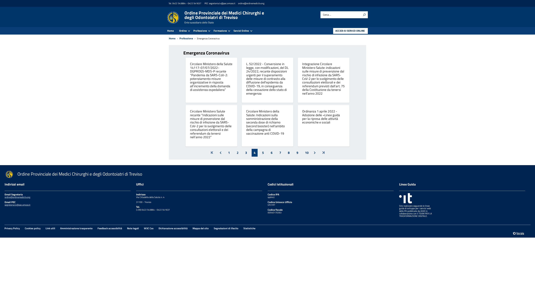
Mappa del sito (201, 228)
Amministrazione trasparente (76, 228)
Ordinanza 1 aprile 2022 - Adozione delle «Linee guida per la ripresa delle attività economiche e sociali (321, 117)
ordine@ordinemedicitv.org (17, 197)
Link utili (50, 228)
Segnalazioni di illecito (226, 228)
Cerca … (327, 14)
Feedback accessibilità (110, 228)
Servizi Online (241, 31)
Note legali (133, 228)
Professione (200, 31)
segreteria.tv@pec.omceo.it (17, 205)
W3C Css (149, 228)
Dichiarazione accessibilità (173, 228)
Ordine (183, 31)
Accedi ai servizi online (350, 31)
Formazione (220, 31)
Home (170, 31)
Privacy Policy (12, 228)
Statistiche (249, 228)
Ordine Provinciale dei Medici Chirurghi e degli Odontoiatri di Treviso (224, 17)
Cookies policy (33, 228)
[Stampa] (364, 14)
